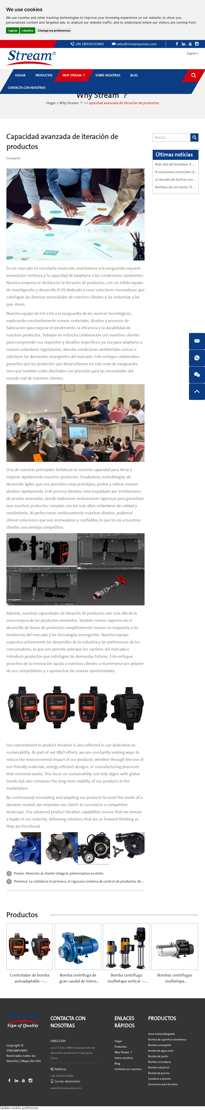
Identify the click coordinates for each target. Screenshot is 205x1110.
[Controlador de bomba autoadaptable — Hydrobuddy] (29, 947)
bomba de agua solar (161, 1050)
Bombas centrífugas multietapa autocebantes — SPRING (175, 981)
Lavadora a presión (159, 1078)
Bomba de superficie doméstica (167, 1039)
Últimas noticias (174, 155)
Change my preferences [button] (54, 30)
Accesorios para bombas (163, 1084)
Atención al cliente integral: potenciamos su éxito (64, 873)
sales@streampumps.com (136, 44)
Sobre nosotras (124, 1058)
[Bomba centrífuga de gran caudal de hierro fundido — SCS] (78, 947)
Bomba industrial (158, 1067)
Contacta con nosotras (128, 1069)
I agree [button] (12, 30)
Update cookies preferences (19, 1108)
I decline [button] (27, 30)
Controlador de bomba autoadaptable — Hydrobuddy (29, 981)
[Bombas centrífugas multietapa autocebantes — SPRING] (175, 947)
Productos (22, 915)
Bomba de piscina (159, 1073)
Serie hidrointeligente (161, 1034)
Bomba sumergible (159, 1045)
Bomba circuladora (159, 1062)
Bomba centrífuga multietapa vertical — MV (126, 981)
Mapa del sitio (31, 1061)
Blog (117, 1063)
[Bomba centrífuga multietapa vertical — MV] (126, 947)
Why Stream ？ (71, 103)
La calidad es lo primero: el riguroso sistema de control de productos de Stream (91, 881)
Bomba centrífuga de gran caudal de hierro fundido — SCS (77, 981)
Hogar (51, 103)
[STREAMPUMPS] (31, 58)
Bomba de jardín (158, 1056)
